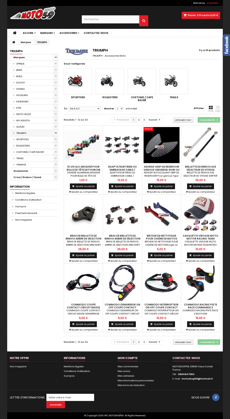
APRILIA (20, 63)
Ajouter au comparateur (84, 191)
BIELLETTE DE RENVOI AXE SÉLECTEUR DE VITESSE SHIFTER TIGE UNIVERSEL (200, 169)
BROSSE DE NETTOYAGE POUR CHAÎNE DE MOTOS (161, 237)
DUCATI (20, 82)
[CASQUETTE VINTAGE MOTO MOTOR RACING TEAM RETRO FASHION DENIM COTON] (200, 214)
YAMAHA (21, 164)
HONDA (20, 89)
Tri (65, 108)
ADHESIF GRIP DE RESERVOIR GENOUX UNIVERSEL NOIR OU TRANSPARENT (162, 169)
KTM (18, 108)
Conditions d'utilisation (28, 199)
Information (20, 187)
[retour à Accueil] (13, 42)
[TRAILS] (174, 81)
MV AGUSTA (23, 120)
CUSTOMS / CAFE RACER (30, 152)
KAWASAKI (22, 101)
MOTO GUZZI (23, 114)
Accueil (28, 33)
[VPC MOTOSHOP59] (43, 13)
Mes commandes (128, 366)
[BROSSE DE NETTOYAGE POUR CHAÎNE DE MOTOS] (162, 214)
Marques (46, 33)
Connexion (212, 3)
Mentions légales (25, 193)
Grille (210, 110)
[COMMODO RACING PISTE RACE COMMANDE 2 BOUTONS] (200, 283)
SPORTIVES (22, 139)
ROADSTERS (23, 145)
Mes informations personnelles (136, 380)
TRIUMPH (21, 133)
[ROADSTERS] (110, 81)
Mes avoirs (124, 371)
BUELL (19, 76)
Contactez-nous (96, 33)
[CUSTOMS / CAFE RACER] (142, 81)
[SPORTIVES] (78, 81)
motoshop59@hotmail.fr (197, 378)
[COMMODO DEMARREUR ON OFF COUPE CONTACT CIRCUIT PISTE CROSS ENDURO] (122, 283)
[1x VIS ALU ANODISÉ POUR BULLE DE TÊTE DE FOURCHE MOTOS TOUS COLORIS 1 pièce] (83, 145)
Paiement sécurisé (26, 213)
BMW (19, 70)
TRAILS (20, 158)
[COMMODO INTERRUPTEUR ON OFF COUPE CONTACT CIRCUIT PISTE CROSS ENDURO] (162, 283)
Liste (217, 110)
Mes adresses (126, 376)
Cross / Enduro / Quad (27, 177)
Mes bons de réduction (131, 385)
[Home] (14, 33)
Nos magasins (23, 219)
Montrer (109, 108)
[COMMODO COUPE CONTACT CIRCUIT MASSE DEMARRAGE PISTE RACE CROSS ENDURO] (83, 283)
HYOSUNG (22, 95)
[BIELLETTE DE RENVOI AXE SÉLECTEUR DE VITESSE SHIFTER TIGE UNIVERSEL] (200, 145)
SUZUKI (20, 126)
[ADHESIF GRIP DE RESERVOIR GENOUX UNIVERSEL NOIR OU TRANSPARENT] (162, 145)
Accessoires (68, 33)
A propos (20, 206)
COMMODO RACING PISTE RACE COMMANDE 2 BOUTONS (200, 307)
